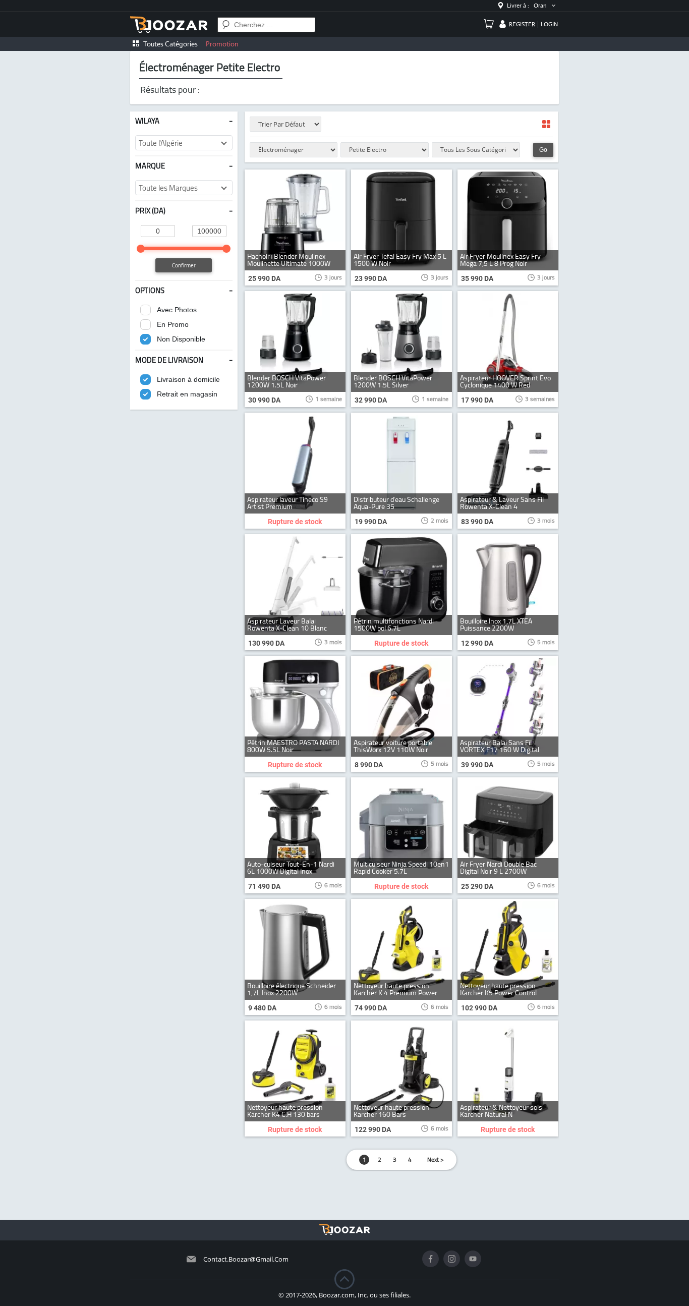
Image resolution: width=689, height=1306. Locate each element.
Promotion (222, 43)
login (549, 24)
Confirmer (184, 265)
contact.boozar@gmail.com (246, 1259)
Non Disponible (181, 339)
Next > (435, 1160)
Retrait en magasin (187, 394)
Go (543, 149)
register (522, 24)
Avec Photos (177, 310)
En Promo (173, 324)
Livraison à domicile (188, 379)
